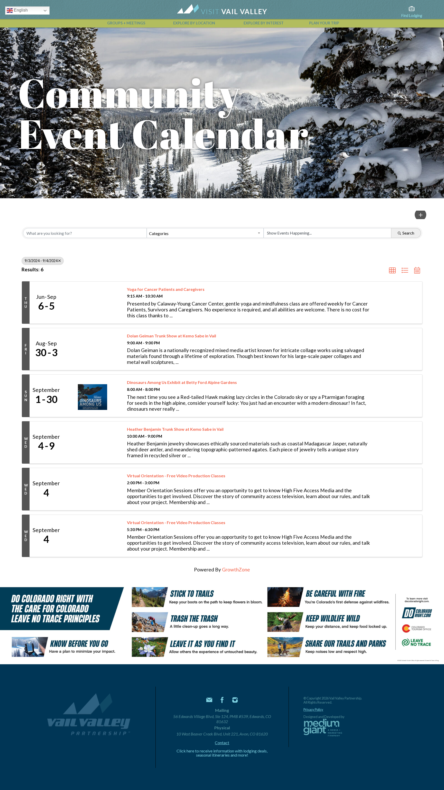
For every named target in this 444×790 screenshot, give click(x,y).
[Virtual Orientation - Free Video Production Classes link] (92, 489)
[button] (420, 215)
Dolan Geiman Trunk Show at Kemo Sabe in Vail (171, 335)
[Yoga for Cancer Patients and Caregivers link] (92, 302)
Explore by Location (194, 23)
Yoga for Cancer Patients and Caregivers (166, 289)
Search (408, 232)
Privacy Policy (313, 710)
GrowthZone (236, 569)
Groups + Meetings (126, 23)
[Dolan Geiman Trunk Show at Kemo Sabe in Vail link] (92, 349)
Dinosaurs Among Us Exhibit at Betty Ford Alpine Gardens (182, 382)
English (20, 10)
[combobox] (205, 233)
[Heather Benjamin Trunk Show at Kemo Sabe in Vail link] (92, 442)
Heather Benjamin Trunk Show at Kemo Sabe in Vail (175, 429)
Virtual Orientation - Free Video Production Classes (176, 475)
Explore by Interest (264, 23)
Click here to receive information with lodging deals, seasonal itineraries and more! (222, 753)
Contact (222, 743)
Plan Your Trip (324, 23)
